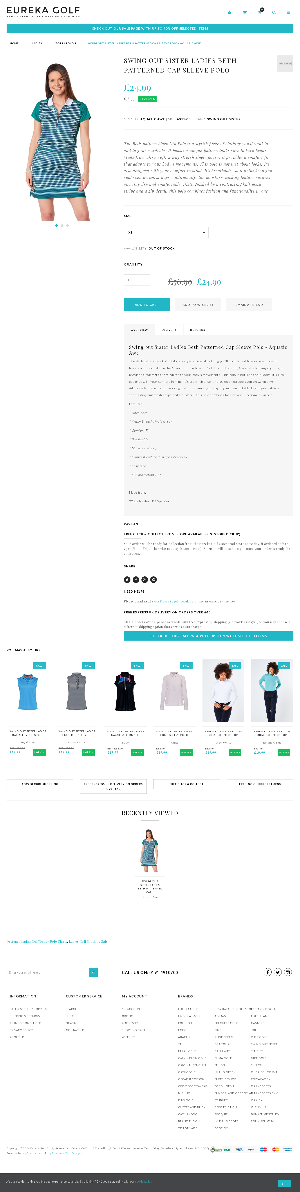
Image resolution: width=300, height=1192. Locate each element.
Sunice (256, 1065)
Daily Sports (261, 1086)
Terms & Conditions (26, 1023)
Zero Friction (226, 1107)
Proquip (221, 1114)
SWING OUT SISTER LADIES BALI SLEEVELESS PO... (27, 733)
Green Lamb (260, 1016)
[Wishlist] (245, 12)
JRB (253, 1030)
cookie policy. (144, 1181)
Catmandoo (188, 1114)
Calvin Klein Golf (192, 1058)
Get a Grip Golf (263, 1009)
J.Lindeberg (224, 1037)
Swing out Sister (264, 1044)
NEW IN (71, 1023)
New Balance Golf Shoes (235, 1009)
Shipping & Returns (25, 1016)
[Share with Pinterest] (153, 579)
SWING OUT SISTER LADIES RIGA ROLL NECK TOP (223, 733)
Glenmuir (258, 1107)
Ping (218, 1030)
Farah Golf (187, 1051)
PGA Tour (222, 1044)
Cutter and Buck (192, 1107)
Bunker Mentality (265, 1114)
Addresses (130, 1023)
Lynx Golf (186, 1100)
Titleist (257, 1051)
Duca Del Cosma (264, 1072)
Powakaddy (261, 1079)
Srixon (220, 1065)
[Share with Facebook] (136, 579)
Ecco (182, 1030)
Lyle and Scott (226, 1121)
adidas (220, 1016)
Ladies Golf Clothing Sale (88, 941)
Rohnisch (185, 1023)
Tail (181, 1044)
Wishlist (128, 1037)
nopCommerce (31, 1153)
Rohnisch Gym (262, 1121)
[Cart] (259, 12)
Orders (128, 1016)
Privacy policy (21, 1030)
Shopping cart (133, 1030)
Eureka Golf (188, 1009)
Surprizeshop (225, 1079)
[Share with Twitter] (127, 579)
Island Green (225, 1072)
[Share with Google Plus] (144, 579)
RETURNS (198, 329)
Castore (257, 1023)
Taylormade (188, 1128)
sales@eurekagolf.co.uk (170, 601)
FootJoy (221, 1128)
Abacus (184, 1037)
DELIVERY (169, 329)
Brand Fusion (189, 1121)
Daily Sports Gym (264, 1093)
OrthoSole (187, 1072)
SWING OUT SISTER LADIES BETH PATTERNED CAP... (150, 887)
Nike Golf (259, 1058)
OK (284, 1184)
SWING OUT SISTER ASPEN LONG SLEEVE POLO (174, 733)
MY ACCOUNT (132, 1009)
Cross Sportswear (192, 1086)
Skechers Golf (226, 1023)
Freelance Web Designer (68, 1153)
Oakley (256, 1100)
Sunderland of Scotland (235, 1093)
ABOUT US (17, 1037)
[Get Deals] (93, 972)
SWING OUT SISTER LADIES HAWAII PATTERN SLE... (125, 733)
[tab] (139, 330)
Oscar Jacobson (191, 1079)
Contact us (75, 1030)
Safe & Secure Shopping (28, 1009)
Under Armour (190, 1016)
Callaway (222, 1051)
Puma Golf (223, 1058)
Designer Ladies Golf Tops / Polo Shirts (37, 941)
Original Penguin (192, 1065)
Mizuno (184, 1093)
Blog (70, 1016)
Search (71, 1009)
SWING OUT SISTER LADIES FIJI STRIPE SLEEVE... (76, 733)
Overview (139, 329)
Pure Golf (259, 1037)
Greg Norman (226, 1086)
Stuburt (221, 1100)
